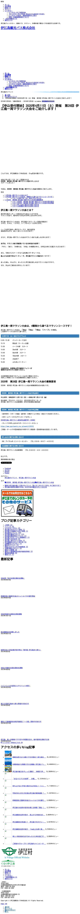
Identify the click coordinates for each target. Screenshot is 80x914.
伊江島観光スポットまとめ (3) (16, 542)
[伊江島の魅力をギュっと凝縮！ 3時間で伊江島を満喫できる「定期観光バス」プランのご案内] (8, 771)
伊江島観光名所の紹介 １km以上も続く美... (28, 829)
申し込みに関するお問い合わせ (25, 204)
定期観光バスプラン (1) (13, 543)
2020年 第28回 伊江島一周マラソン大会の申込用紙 (33, 203)
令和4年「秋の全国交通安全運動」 (13, 578)
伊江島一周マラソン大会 (27, 478)
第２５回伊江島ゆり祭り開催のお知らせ (15, 703)
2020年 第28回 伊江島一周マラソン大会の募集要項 (24, 200)
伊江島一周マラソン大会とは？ (16, 195)
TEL (7, 911)
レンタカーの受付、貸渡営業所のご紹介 (23, 15)
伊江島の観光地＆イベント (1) (16, 536)
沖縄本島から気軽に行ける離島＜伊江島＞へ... (29, 764)
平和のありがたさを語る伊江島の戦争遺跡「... (29, 793)
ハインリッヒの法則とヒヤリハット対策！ (15, 686)
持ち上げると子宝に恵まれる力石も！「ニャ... (29, 786)
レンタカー (8, 11)
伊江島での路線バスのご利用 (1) (16, 531)
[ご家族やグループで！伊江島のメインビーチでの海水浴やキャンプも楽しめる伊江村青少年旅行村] (8, 843)
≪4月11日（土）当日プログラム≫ (26, 198)
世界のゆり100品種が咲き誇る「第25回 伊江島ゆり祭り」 (21, 650)
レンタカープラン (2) (12, 528)
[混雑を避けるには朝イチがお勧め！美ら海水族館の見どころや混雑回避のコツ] (8, 757)
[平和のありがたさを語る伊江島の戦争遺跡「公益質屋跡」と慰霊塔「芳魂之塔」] (8, 793)
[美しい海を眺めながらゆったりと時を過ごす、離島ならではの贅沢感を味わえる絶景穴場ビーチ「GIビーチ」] (8, 836)
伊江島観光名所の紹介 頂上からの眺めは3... (28, 815)
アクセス (9, 908)
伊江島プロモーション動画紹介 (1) (17, 537)
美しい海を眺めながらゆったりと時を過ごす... (29, 836)
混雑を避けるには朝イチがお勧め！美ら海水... (29, 757)
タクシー (8, 9)
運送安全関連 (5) (11, 553)
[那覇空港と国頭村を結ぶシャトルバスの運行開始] (8, 800)
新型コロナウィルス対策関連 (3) (16, 547)
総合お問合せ (11, 910)
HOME (8, 907)
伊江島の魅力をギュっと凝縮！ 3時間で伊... (28, 771)
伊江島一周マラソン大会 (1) (15, 540)
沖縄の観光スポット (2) (13, 548)
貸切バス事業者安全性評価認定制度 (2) (19, 551)
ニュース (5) (9, 526)
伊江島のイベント (48, 101)
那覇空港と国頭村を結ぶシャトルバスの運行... (29, 800)
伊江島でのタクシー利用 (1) (15, 529)
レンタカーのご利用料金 (17, 12)
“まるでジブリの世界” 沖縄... (24, 779)
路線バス (8, 8)
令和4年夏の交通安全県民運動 (11, 614)
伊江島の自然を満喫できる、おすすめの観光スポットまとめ (26, 487)
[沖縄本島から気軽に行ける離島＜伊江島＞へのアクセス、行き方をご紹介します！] (8, 764)
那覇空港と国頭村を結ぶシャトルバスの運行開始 (18, 596)
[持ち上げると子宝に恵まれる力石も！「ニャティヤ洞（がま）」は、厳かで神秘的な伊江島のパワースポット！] (8, 786)
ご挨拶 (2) (8, 525)
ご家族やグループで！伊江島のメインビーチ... (29, 843)
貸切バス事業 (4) (11, 550)
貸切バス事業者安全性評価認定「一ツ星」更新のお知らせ (21, 721)
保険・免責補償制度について (19, 17)
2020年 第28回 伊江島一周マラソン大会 (20, 482)
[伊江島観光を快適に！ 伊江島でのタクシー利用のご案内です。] (8, 822)
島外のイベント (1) (12, 545)
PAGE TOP (4, 904)
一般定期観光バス (11, 18)
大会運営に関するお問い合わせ (25, 206)
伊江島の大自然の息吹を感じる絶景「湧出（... (29, 807)
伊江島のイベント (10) (13, 533)
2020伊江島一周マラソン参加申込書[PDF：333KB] (18, 420)
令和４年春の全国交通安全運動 (12, 668)
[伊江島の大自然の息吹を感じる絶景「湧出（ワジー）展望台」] (8, 807)
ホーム (7, 4)
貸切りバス (8, 20)
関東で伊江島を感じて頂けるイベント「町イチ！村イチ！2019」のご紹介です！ (33, 485)
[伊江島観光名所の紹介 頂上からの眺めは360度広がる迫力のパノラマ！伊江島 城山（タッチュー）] (8, 815)
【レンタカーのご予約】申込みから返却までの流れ (26, 14)
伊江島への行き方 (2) (12, 539)
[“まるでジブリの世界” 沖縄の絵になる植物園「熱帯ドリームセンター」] (8, 779)
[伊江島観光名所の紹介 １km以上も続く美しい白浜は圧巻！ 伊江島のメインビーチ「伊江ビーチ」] (8, 829)
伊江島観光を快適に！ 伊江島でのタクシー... (29, 822)
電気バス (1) (9, 554)
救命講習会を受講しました (10, 632)
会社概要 (8, 6)
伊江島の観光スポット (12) (14, 534)
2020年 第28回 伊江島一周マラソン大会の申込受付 (33, 201)
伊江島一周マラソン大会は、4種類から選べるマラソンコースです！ (29, 197)
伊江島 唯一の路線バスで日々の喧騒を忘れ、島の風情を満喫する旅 (25, 739)
